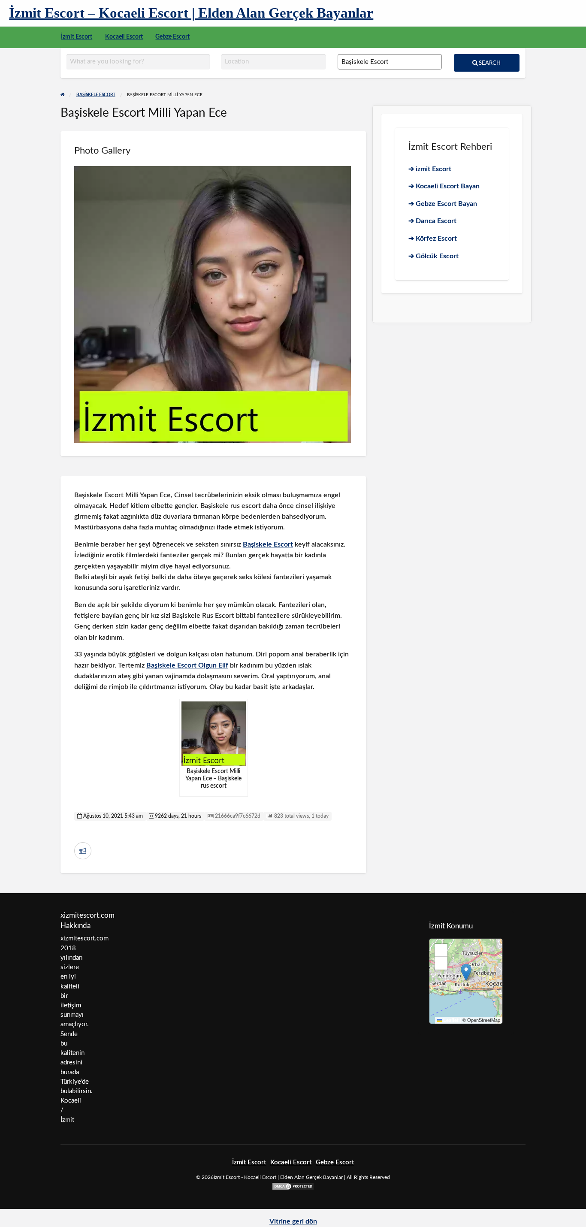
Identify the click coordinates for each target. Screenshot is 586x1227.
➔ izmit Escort (429, 169)
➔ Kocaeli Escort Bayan (444, 186)
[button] (466, 972)
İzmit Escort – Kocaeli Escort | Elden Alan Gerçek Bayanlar (191, 13)
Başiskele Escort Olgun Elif (187, 665)
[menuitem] (76, 37)
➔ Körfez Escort (432, 238)
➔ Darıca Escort (432, 221)
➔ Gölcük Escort (433, 256)
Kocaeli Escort (124, 37)
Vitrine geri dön (293, 1221)
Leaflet (450, 1020)
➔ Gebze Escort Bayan (442, 203)
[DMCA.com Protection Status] (293, 1186)
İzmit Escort (76, 37)
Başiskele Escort (268, 544)
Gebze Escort (172, 37)
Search (489, 63)
